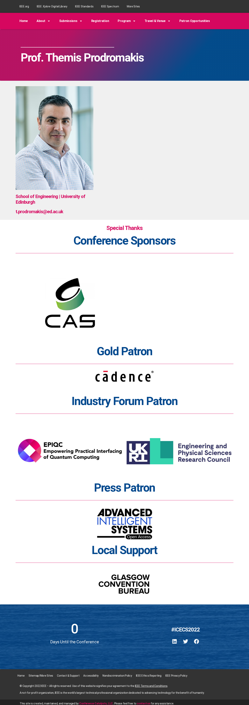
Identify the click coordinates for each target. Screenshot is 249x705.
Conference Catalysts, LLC (96, 703)
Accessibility (91, 675)
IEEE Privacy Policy (176, 675)
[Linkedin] (174, 641)
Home (23, 21)
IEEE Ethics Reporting (148, 675)
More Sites (133, 6)
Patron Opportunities (194, 21)
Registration (100, 21)
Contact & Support (68, 675)
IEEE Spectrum (110, 6)
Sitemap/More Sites (41, 675)
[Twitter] (186, 641)
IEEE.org (24, 6)
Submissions (68, 21)
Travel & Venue (155, 21)
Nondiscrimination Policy (117, 675)
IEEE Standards (84, 6)
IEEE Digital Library (52, 6)
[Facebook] (196, 641)
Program (124, 21)
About (41, 21)
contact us (143, 703)
